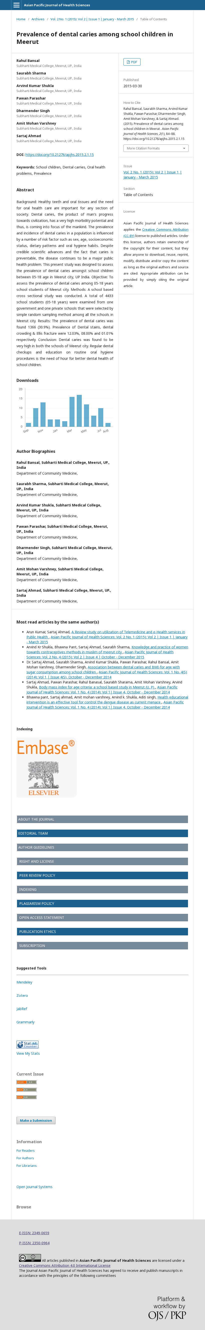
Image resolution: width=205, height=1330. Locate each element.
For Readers (25, 1150)
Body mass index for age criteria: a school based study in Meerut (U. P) (97, 687)
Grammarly (25, 1022)
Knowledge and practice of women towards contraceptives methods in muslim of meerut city (107, 649)
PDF (133, 62)
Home (21, 19)
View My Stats (28, 1053)
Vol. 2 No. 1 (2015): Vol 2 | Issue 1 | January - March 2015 (92, 19)
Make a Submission (36, 1120)
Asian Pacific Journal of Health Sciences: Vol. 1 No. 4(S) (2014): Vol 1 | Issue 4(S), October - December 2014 (106, 674)
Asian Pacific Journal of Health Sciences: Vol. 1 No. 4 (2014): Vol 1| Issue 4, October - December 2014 (102, 689)
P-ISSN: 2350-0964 (34, 1242)
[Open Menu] (17, 5)
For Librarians (26, 1165)
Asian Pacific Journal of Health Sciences (57, 5)
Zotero (22, 995)
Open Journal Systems (34, 1186)
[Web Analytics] (27, 1047)
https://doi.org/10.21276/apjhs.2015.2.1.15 (60, 154)
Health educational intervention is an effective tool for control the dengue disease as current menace (107, 699)
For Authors (25, 1158)
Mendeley (24, 982)
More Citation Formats (143, 148)
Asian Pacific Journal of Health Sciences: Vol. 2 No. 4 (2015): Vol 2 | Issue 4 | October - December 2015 (100, 654)
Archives (38, 19)
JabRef (21, 1008)
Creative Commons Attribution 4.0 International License (64, 1265)
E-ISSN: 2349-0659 (34, 1232)
